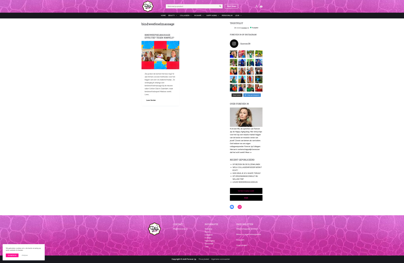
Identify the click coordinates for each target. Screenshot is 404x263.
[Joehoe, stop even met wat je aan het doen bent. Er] (258, 71)
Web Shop (231, 6)
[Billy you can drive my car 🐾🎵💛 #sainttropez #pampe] (258, 54)
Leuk (237, 15)
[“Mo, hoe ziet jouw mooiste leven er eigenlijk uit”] (242, 71)
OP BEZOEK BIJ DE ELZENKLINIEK (246, 164)
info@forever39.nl (180, 229)
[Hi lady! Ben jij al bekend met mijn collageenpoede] (250, 71)
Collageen (184, 15)
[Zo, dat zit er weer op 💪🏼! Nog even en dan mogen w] (233, 88)
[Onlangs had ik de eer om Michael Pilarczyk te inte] (233, 71)
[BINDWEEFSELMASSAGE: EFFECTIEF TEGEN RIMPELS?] (160, 55)
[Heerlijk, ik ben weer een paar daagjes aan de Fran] (258, 62)
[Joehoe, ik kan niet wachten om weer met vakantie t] (250, 79)
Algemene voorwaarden (220, 259)
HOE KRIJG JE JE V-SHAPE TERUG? (247, 173)
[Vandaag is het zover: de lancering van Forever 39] (258, 88)
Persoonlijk (227, 15)
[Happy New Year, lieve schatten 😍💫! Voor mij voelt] (233, 79)
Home (163, 15)
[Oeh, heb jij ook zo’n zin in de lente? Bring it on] (242, 62)
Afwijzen (25, 255)
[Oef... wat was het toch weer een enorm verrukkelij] (242, 79)
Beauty (171, 15)
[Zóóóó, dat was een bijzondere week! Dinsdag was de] (250, 88)
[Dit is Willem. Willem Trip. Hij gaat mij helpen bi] (250, 62)
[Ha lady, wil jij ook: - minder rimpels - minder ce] (242, 88)
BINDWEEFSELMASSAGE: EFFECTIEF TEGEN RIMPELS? (159, 36)
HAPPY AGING (211, 15)
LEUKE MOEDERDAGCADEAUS (245, 182)
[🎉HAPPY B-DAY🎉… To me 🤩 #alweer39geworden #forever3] (242, 54)
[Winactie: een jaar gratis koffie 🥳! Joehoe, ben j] (258, 79)
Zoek (246, 198)
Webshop (208, 229)
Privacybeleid (204, 259)
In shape (197, 15)
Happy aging (210, 241)
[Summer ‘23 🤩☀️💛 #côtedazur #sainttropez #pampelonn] (250, 54)
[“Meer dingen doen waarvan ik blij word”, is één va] (233, 62)
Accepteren (12, 255)
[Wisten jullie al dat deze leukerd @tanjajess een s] (233, 54)
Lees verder (151, 100)
